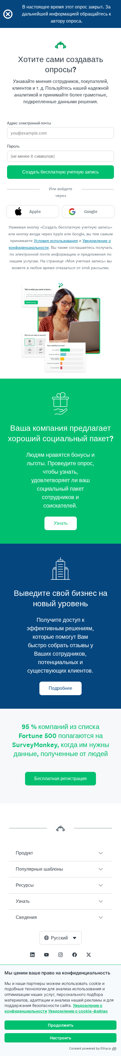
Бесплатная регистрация (60, 778)
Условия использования (56, 240)
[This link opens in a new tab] (32, 954)
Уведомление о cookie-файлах (78, 1011)
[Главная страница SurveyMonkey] (60, 45)
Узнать (61, 523)
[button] (60, 853)
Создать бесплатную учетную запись (60, 172)
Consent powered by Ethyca (90, 1048)
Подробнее (60, 688)
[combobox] (60, 938)
